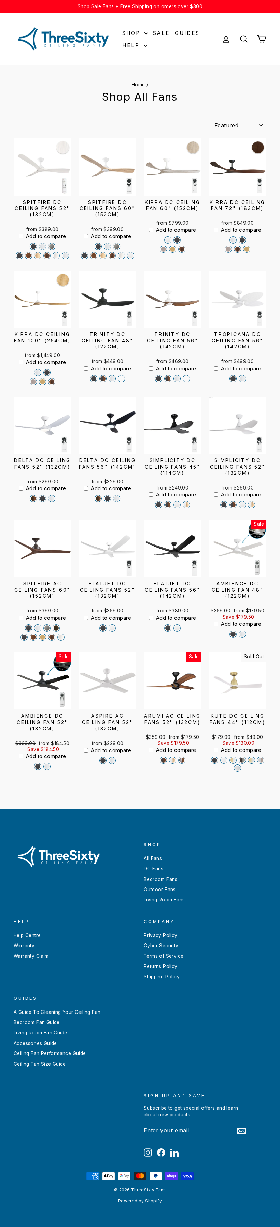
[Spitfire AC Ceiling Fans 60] (28, 628)
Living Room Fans (164, 899)
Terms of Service (163, 956)
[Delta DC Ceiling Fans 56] (98, 498)
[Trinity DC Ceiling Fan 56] (158, 378)
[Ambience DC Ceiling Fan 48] (233, 634)
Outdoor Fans (160, 889)
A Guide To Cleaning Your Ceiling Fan (57, 1012)
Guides (187, 33)
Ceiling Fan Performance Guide (50, 1053)
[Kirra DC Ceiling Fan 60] (168, 240)
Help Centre (27, 935)
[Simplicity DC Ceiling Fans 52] (224, 504)
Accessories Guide (35, 1043)
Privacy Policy (161, 935)
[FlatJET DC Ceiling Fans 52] (103, 628)
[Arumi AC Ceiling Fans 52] (163, 760)
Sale (161, 33)
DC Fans (154, 868)
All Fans (153, 858)
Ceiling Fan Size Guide (40, 1064)
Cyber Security (161, 945)
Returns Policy (161, 966)
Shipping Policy (162, 976)
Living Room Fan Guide (40, 1032)
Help (132, 45)
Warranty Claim (31, 956)
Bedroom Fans (161, 879)
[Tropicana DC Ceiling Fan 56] (233, 378)
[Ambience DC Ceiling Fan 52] (37, 766)
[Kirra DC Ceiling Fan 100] (37, 372)
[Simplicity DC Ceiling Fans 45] (158, 504)
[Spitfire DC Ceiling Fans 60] (98, 246)
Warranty (24, 945)
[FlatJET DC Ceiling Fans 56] (168, 628)
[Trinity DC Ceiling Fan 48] (93, 378)
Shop (132, 33)
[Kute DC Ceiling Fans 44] (214, 760)
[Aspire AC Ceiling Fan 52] (103, 760)
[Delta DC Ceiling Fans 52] (33, 498)
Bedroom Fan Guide (37, 1022)
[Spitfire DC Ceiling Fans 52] (33, 246)
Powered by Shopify (140, 1200)
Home (138, 84)
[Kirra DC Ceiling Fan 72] (233, 240)
